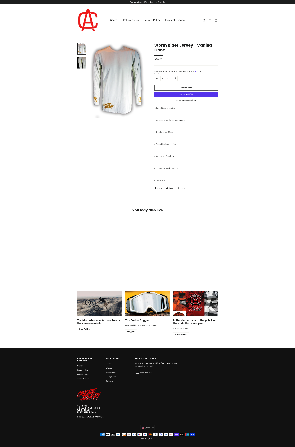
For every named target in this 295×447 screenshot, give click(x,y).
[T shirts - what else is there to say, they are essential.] (99, 303)
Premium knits (181, 334)
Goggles (131, 331)
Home (108, 363)
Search (114, 20)
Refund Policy (152, 20)
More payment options (186, 100)
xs (157, 78)
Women (109, 368)
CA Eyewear (111, 376)
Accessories (111, 372)
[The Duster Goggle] (147, 303)
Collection (110, 381)
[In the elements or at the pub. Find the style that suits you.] (195, 303)
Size (156, 74)
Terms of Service (175, 20)
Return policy (131, 20)
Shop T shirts (84, 329)
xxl (174, 78)
